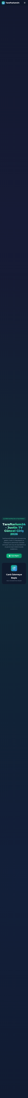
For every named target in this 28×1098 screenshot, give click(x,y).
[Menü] (24, 3)
